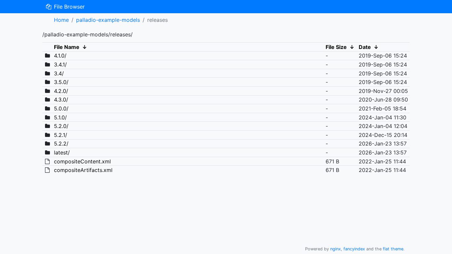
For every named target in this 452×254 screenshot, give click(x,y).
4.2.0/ (61, 91)
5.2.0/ (61, 126)
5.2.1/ (60, 135)
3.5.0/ (61, 82)
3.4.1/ (60, 64)
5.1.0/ (60, 117)
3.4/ (59, 73)
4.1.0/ (60, 55)
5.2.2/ (61, 143)
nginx (335, 248)
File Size (336, 47)
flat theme (393, 248)
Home (61, 20)
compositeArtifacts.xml (83, 170)
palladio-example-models (108, 20)
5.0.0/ (61, 108)
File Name (66, 47)
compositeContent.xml (82, 161)
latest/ (62, 152)
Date (365, 47)
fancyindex (354, 248)
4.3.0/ (61, 99)
